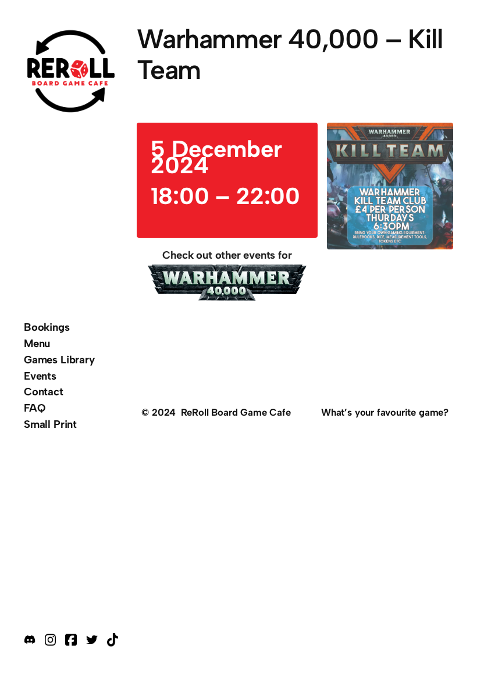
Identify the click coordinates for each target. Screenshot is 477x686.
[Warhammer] (227, 285)
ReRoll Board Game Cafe (236, 412)
